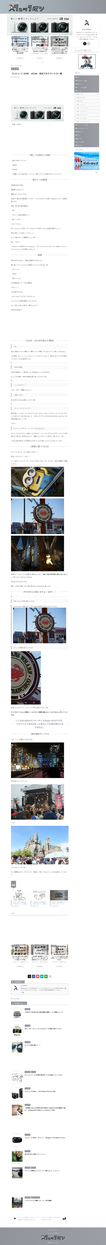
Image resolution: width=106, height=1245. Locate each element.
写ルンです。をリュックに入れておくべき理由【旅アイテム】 (43, 1028)
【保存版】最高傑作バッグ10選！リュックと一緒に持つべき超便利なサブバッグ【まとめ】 (20, 958)
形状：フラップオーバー (83, 121)
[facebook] (33, 976)
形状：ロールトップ (82, 114)
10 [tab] (47, 971)
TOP (78, 77)
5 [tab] (42, 63)
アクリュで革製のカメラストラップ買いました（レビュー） (42, 1170)
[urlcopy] (50, 976)
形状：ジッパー (81, 104)
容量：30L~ (80, 101)
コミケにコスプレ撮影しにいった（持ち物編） (39, 1200)
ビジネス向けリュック (82, 128)
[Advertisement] (39, 90)
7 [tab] (42, 971)
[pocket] (37, 976)
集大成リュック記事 (82, 80)
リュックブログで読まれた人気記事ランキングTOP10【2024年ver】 (40, 958)
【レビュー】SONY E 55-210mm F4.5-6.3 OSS (40, 1091)
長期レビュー (80, 131)
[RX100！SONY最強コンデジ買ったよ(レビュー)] (59, 895)
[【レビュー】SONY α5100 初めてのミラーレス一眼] (41, 976)
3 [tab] (39, 63)
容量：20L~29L (81, 97)
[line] (46, 976)
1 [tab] (36, 63)
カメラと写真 (16, 998)
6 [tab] (44, 63)
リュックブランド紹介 (82, 125)
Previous (12, 48)
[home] (23, 992)
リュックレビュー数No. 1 (53, 1233)
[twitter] (29, 976)
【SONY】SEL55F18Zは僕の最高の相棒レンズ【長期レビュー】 (44, 1012)
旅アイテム (79, 138)
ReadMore (20, 58)
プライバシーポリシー (53, 1230)
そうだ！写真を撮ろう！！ (33, 1045)
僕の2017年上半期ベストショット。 (35, 1154)
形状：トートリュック (82, 108)
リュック (79, 90)
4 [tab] (41, 63)
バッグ (78, 135)
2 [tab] (38, 63)
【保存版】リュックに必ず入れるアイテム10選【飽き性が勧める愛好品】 (59, 958)
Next (66, 48)
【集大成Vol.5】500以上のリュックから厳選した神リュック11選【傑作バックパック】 (40, 49)
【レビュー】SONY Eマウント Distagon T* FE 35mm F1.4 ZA (45, 1138)
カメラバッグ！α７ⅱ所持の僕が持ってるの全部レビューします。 (44, 1075)
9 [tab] (46, 971)
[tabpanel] (20, 48)
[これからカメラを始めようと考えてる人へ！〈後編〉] (39, 895)
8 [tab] (44, 971)
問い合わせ (79, 145)
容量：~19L (80, 94)
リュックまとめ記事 (82, 87)
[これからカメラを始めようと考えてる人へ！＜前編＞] (20, 895)
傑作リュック (80, 84)
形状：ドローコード (82, 111)
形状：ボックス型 (81, 118)
